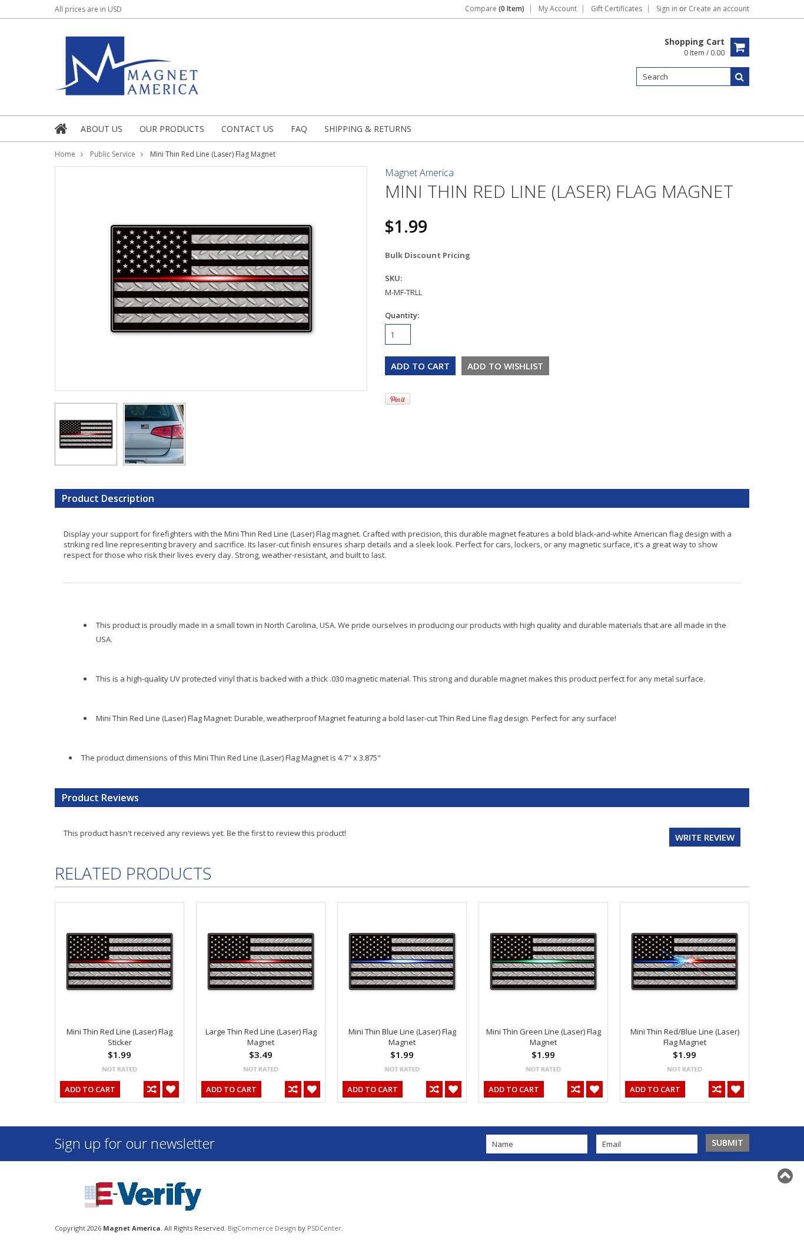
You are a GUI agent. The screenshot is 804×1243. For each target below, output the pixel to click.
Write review (705, 837)
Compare (494, 9)
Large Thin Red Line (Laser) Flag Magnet (261, 1036)
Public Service (112, 154)
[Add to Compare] (152, 1089)
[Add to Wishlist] (170, 1089)
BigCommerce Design (262, 1228)
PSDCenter (324, 1228)
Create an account (719, 9)
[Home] (62, 128)
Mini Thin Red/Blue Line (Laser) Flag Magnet (684, 1036)
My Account (558, 9)
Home (65, 154)
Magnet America (419, 172)
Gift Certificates (616, 9)
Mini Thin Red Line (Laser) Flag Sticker (119, 1036)
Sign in (666, 9)
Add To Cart (90, 1089)
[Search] (739, 76)
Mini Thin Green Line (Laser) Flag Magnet (543, 1036)
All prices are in (88, 9)
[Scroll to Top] (786, 1176)
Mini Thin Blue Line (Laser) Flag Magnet (402, 1036)
